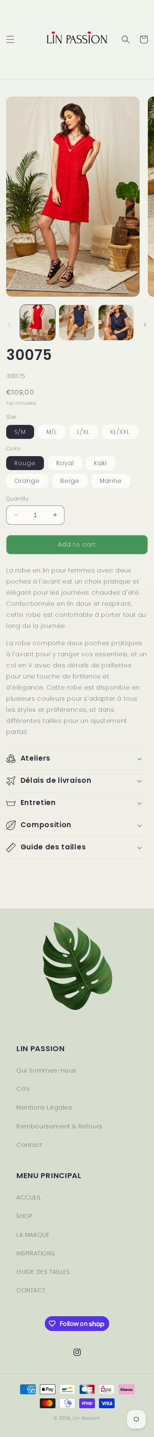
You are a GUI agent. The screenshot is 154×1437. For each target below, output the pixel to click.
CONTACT (30, 1290)
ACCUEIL (28, 1197)
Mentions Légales (44, 1107)
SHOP (24, 1216)
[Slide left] (9, 325)
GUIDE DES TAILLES (43, 1272)
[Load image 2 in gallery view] (76, 322)
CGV (23, 1089)
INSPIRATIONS (35, 1253)
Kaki (100, 463)
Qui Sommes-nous (46, 1070)
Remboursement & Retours (59, 1126)
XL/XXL (120, 432)
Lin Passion (86, 1418)
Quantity (17, 499)
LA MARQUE (32, 1235)
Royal (65, 463)
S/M (20, 432)
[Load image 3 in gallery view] (116, 322)
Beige (70, 481)
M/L (51, 432)
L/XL (83, 432)
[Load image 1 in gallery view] (37, 322)
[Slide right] (145, 325)
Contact (29, 1145)
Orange (27, 481)
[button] (10, 39)
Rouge (25, 463)
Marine (111, 481)
